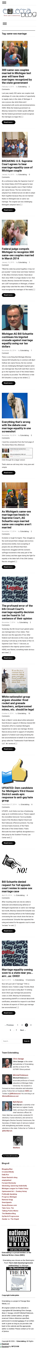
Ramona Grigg (7, 1200)
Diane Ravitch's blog (9, 1177)
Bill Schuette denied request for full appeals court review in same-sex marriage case (17, 886)
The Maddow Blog (9, 1214)
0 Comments (30, 980)
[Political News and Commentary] (19, 13)
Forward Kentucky (9, 1183)
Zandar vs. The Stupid (10, 1219)
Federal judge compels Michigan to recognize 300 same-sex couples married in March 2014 (18, 253)
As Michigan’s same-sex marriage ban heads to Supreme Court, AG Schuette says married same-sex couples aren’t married (16, 519)
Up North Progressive (10, 1216)
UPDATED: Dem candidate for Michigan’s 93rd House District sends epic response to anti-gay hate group (18, 794)
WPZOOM (15, 1346)
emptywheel (6, 1180)
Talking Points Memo (10, 1211)
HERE (27, 1091)
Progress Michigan (9, 1197)
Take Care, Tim (8, 1208)
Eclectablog (22, 87)
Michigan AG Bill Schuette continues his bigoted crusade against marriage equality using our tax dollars (17, 340)
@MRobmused (15, 1094)
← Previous (9, 1025)
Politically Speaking (9, 1194)
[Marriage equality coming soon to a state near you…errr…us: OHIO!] (15, 953)
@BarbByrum (7, 1131)
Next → (23, 1030)
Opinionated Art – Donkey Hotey (14, 1191)
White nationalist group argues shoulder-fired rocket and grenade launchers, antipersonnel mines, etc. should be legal (18, 703)
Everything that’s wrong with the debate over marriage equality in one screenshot (16, 426)
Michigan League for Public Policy (15, 1188)
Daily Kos (5, 1175)
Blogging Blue (7, 1169)
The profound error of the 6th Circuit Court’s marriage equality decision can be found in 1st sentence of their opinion (18, 612)
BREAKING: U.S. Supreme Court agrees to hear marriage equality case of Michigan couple (17, 165)
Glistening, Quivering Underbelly (14, 1186)
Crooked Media (8, 1172)
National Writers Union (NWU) (13, 1255)
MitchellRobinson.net (10, 1096)
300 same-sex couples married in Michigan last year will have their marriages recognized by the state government (17, 76)
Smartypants (7, 1202)
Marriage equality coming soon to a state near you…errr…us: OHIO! (17, 972)
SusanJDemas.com (9, 1205)
